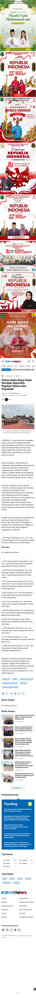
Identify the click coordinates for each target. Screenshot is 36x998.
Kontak (4, 898)
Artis (15, 366)
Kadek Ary (6, 679)
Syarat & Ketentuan (25, 909)
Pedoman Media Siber (26, 902)
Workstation (23, 906)
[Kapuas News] (13, 361)
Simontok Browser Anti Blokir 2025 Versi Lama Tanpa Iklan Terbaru (18, 810)
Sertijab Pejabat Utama (10, 687)
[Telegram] (11, 693)
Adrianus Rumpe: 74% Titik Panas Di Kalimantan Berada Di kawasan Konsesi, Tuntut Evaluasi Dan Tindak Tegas (17, 844)
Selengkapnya (17, 788)
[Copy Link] (23, 693)
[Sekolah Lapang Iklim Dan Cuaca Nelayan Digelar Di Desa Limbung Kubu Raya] (8, 731)
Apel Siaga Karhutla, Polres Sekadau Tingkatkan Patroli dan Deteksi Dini (24, 775)
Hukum (2, 740)
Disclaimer (5, 909)
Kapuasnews (23, 935)
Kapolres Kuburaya (26, 679)
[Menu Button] (3, 361)
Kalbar (15, 679)
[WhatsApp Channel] (19, 930)
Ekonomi (10, 366)
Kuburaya (23, 683)
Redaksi (4, 902)
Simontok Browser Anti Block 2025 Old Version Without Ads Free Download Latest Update (17, 835)
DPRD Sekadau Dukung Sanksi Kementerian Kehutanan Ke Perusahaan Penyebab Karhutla (24, 764)
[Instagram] (7, 930)
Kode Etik (22, 913)
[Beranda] (3, 376)
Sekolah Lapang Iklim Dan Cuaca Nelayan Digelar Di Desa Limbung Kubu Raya (23, 728)
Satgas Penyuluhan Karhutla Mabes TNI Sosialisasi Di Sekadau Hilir (24, 717)
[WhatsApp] (19, 693)
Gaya (33, 366)
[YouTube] (15, 930)
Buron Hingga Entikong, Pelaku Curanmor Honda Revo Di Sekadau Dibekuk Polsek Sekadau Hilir (23, 741)
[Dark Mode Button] (29, 361)
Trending (22, 366)
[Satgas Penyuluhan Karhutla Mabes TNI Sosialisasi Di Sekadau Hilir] (8, 719)
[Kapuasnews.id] (14, 892)
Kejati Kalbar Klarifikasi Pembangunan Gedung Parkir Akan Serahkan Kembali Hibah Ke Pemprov (24, 753)
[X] (7, 693)
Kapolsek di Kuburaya (10, 683)
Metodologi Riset (7, 906)
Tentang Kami (23, 898)
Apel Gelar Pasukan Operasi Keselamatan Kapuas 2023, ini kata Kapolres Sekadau (16, 826)
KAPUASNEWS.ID (11, 935)
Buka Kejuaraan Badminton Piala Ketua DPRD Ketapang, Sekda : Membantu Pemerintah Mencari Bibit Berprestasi (17, 818)
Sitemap (4, 917)
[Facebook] (3, 693)
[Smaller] (3, 399)
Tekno (28, 366)
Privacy (4, 913)
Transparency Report (26, 917)
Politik (4, 366)
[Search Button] (33, 361)
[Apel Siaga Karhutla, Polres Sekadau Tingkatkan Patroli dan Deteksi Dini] (8, 778)
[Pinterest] (15, 693)
